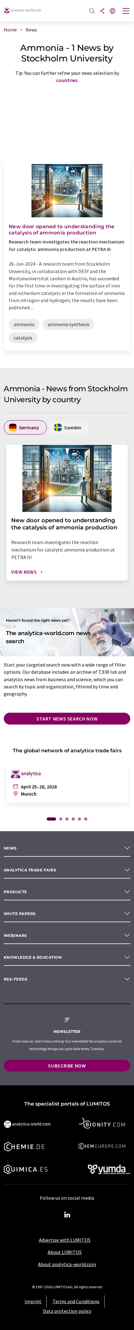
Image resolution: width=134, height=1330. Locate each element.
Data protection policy (67, 1311)
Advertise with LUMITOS (64, 1240)
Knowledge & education (33, 957)
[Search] (92, 11)
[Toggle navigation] (126, 11)
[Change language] (112, 11)
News (10, 848)
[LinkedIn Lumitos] (67, 1215)
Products (15, 891)
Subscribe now (67, 1066)
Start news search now (67, 719)
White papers (20, 913)
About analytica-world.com (67, 1264)
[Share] (102, 11)
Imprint (33, 1301)
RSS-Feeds (15, 979)
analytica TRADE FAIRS (30, 870)
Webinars (15, 935)
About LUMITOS (65, 1252)
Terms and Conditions (76, 1301)
